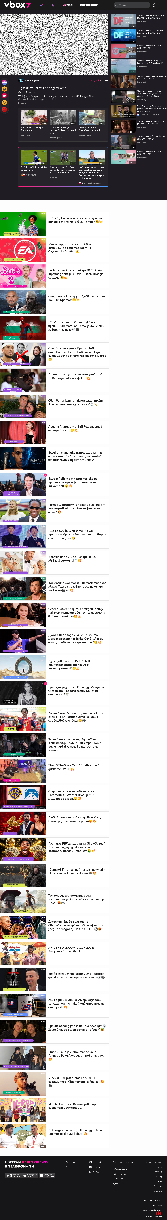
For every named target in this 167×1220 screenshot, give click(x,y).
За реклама (157, 1196)
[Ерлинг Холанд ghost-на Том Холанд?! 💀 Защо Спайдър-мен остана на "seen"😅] (23, 1031)
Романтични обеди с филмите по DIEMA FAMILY (151, 77)
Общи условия (72, 1162)
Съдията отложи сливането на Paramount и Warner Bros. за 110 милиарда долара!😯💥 (71, 794)
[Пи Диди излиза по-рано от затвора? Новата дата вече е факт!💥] (23, 380)
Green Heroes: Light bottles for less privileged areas (63, 130)
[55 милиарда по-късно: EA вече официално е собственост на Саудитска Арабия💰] (23, 250)
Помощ (158, 1200)
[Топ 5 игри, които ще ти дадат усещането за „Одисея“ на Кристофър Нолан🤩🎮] (23, 901)
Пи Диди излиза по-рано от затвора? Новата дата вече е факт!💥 (75, 376)
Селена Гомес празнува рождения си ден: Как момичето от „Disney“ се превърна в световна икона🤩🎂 (77, 612)
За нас (146, 1196)
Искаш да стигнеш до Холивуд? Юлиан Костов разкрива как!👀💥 (76, 1131)
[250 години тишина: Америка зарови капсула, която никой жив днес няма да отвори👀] (23, 1005)
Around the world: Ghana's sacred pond (89, 129)
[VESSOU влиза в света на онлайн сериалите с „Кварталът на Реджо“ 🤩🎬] (23, 1084)
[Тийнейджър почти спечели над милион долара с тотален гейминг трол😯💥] (23, 224)
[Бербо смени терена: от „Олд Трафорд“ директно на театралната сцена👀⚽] (23, 979)
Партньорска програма (123, 1162)
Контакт (148, 1200)
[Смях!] (4, 89)
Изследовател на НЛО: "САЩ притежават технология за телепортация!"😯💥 (69, 664)
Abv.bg (149, 1162)
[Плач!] (4, 102)
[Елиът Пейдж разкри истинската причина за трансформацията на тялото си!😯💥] (23, 484)
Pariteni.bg (157, 1191)
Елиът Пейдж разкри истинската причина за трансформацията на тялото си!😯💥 (72, 482)
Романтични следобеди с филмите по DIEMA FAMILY (150, 61)
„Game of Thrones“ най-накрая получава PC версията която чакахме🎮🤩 (76, 871)
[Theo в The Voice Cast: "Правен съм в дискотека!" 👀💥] (23, 771)
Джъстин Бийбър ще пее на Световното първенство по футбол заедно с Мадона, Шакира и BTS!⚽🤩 (75, 925)
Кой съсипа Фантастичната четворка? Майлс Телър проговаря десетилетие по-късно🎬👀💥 (77, 586)
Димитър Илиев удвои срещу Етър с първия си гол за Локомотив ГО (62, 170)
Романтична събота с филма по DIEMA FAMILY (151, 137)
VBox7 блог (157, 1205)
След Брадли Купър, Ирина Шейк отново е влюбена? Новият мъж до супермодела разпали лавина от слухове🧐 (77, 353)
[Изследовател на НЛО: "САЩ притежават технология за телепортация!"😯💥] (23, 667)
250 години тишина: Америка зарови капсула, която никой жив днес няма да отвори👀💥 (76, 1003)
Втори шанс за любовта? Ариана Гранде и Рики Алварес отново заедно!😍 (76, 1055)
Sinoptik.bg (157, 1181)
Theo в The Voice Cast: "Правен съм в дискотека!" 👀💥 (74, 767)
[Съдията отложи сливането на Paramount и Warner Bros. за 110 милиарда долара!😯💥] (23, 797)
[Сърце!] (4, 95)
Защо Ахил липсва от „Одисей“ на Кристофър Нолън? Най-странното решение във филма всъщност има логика (74, 744)
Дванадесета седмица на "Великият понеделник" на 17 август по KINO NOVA (150, 93)
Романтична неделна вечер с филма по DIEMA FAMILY (150, 16)
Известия (117, 1183)
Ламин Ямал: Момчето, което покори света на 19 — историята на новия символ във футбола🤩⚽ (75, 716)
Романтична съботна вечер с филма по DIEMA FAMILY (151, 31)
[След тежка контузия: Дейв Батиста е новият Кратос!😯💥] (23, 302)
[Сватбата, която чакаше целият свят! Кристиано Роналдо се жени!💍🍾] (23, 406)
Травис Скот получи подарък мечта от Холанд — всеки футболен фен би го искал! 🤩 (76, 508)
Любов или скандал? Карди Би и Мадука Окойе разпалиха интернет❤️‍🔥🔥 (76, 819)
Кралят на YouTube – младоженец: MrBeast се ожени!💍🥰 (72, 558)
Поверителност (120, 1174)
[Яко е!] (4, 82)
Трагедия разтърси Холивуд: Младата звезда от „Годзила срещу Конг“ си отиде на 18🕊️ (76, 690)
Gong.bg (158, 1167)
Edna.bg (158, 1176)
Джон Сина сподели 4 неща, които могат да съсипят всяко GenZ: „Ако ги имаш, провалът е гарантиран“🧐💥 (75, 638)
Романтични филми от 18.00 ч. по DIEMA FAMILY (151, 46)
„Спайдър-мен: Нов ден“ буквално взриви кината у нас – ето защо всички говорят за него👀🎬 (76, 325)
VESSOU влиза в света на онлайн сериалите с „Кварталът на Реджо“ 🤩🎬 (76, 1081)
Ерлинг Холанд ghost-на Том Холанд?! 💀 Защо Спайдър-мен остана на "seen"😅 (77, 1027)
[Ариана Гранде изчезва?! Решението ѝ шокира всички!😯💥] (23, 432)
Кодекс (69, 1167)
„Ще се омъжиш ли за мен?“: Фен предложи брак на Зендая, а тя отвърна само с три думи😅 (77, 534)
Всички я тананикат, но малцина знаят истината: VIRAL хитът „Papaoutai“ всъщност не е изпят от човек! (76, 456)
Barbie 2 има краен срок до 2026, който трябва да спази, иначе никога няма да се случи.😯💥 (76, 273)
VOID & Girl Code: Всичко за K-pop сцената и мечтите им (72, 1105)
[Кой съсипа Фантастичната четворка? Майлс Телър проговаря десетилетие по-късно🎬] (23, 588)
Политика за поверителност (120, 1168)
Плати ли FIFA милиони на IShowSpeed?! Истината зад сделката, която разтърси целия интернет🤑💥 (77, 847)
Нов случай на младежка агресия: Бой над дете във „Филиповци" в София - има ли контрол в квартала (91, 172)
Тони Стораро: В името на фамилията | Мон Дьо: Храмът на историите (152, 108)
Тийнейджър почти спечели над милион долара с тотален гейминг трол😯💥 (76, 219)
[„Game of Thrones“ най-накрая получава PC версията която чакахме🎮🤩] (23, 875)
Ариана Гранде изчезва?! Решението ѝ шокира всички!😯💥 (75, 428)
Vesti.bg (158, 1162)
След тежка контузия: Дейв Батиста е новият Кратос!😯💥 (76, 298)
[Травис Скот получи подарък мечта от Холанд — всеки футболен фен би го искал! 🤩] (23, 510)
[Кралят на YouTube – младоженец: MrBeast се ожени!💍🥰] (23, 562)
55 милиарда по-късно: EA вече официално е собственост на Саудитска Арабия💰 (70, 247)
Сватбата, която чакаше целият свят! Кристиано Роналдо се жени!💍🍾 (76, 402)
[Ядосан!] (4, 109)
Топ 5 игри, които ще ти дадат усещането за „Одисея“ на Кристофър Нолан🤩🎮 (76, 899)
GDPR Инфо (118, 1179)
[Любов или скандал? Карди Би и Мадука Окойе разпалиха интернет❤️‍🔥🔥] (23, 823)
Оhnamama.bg (156, 1171)
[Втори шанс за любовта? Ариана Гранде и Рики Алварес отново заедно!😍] (23, 1058)
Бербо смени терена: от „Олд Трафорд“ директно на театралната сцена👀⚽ (77, 975)
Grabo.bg (158, 1186)
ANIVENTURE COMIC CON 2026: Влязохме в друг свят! (71, 949)
